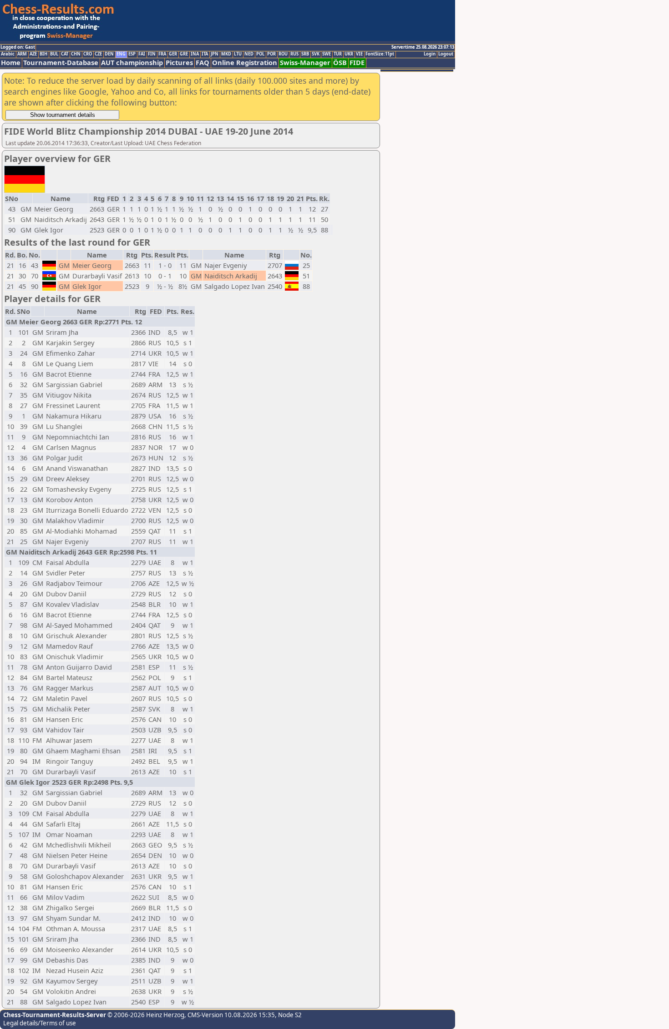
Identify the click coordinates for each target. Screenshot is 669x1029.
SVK (315, 54)
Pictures (179, 62)
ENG (121, 54)
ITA (205, 54)
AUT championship (132, 62)
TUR (338, 54)
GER (173, 54)
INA (195, 54)
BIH (43, 54)
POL (260, 54)
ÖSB (340, 62)
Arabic (8, 54)
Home (10, 62)
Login (430, 54)
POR (271, 54)
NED (248, 54)
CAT (64, 54)
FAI (141, 54)
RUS (294, 54)
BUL (54, 54)
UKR (349, 54)
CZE (98, 54)
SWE (326, 54)
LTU (238, 54)
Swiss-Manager (305, 62)
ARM (22, 54)
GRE (184, 54)
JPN (214, 54)
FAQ (202, 62)
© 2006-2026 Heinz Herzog (145, 1015)
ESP (132, 54)
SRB (305, 54)
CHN (76, 54)
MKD (226, 54)
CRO (87, 54)
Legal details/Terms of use (39, 1023)
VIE (359, 54)
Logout (445, 54)
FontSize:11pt (379, 54)
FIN (152, 54)
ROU (283, 54)
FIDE (357, 62)
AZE (33, 54)
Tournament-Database (60, 62)
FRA (162, 54)
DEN (109, 54)
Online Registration (244, 62)
